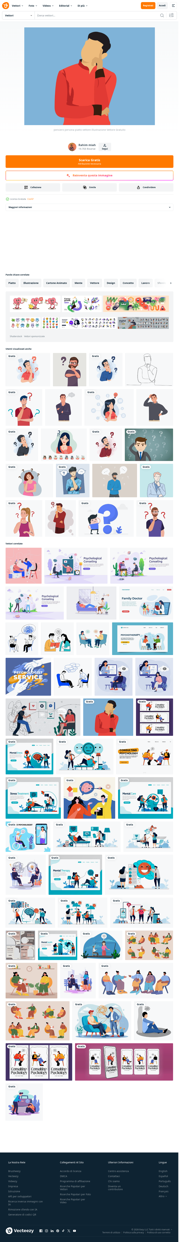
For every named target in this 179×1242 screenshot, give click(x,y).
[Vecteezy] (5, 5)
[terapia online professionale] (20, 945)
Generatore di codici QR (22, 1214)
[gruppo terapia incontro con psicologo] (136, 980)
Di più (81, 5)
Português (162, 1181)
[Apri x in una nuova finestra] (68, 1230)
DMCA (62, 1176)
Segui (103, 148)
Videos (47, 5)
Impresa (13, 1186)
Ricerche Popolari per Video (71, 1204)
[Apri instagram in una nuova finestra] (46, 1230)
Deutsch (161, 1186)
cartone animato (56, 283)
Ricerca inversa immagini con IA (23, 1203)
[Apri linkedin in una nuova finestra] (52, 1230)
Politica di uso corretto (156, 1232)
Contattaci (112, 1176)
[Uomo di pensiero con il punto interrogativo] (69, 369)
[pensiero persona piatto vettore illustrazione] (108, 717)
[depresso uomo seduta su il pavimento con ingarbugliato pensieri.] (153, 1020)
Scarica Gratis (88, 161)
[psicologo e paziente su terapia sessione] (38, 1020)
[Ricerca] (159, 15)
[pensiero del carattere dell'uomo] (106, 369)
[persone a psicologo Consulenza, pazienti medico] (149, 945)
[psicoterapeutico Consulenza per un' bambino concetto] (78, 980)
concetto (128, 283)
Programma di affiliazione (74, 1181)
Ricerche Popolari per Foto (71, 1196)
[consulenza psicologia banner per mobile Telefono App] (124, 1062)
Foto (31, 5)
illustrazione (30, 283)
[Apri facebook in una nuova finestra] (41, 1230)
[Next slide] (165, 283)
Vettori (16, 5)
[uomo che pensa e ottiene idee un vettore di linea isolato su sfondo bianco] (149, 369)
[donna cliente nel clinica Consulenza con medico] (31, 980)
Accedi (159, 5)
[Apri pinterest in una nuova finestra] (57, 1230)
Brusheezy (14, 1171)
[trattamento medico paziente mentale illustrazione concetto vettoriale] (89, 798)
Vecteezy (13, 1176)
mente (78, 283)
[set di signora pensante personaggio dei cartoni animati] (64, 445)
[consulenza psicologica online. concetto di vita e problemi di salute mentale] (101, 945)
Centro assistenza (116, 1171)
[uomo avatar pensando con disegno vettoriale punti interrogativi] (24, 407)
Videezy (12, 1181)
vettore (94, 283)
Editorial (64, 5)
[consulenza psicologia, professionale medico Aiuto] (154, 717)
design (111, 283)
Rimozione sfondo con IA (22, 1209)
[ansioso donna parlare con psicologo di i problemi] (144, 756)
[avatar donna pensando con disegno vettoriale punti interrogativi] (24, 518)
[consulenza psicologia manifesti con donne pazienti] (39, 1062)
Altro (159, 1196)
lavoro (145, 283)
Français (161, 1191)
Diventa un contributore (113, 1188)
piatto (12, 283)
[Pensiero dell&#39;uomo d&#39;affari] (149, 445)
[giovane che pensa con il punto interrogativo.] (106, 518)
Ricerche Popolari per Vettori (71, 1188)
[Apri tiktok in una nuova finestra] (63, 1230)
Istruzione (14, 1191)
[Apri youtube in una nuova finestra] (74, 1230)
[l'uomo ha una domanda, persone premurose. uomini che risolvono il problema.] (114, 480)
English (160, 1171)
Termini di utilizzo (109, 1232)
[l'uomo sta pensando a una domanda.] (60, 518)
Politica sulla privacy (131, 1232)
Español (161, 1176)
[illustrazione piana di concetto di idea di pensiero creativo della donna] (109, 407)
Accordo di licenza (69, 1171)
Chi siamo (112, 1181)
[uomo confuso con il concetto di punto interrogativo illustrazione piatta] (28, 369)
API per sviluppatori (19, 1196)
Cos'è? (30, 199)
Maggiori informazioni (20, 207)
